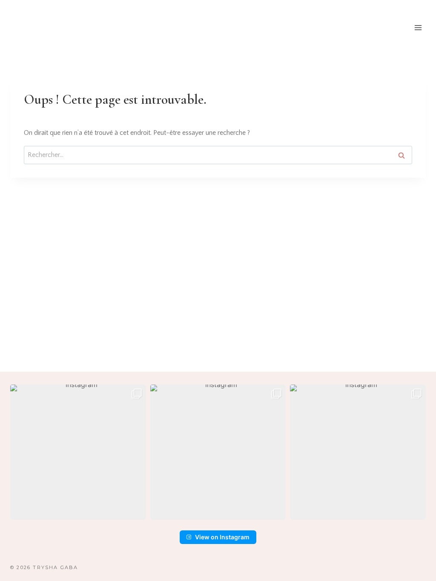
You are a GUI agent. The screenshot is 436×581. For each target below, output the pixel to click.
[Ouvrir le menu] (418, 27)
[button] (78, 452)
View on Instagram (222, 537)
